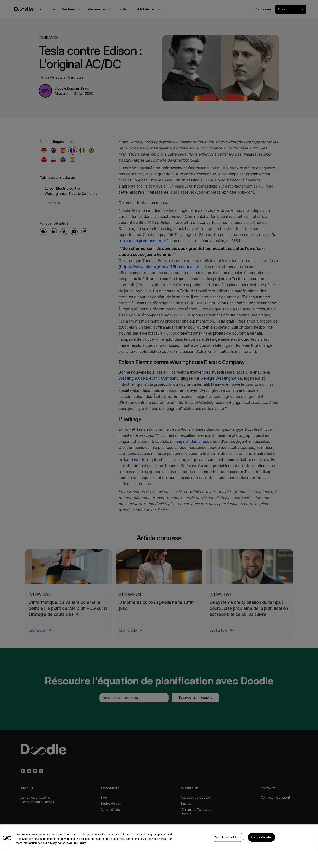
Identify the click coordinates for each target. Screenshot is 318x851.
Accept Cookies (261, 837)
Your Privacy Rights (228, 837)
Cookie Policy (76, 843)
